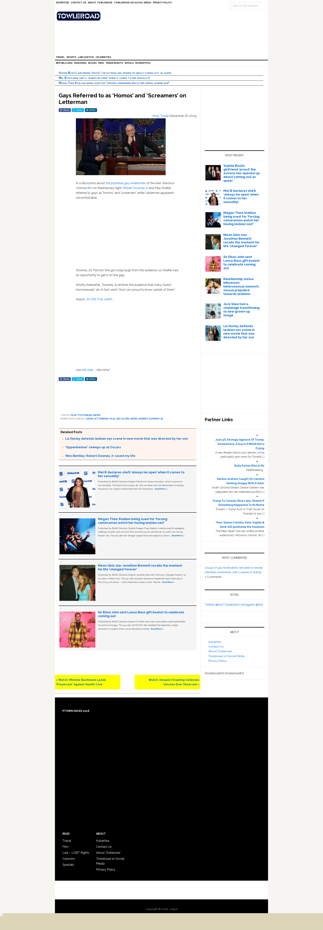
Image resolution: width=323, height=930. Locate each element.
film (90, 188)
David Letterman (97, 418)
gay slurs (122, 418)
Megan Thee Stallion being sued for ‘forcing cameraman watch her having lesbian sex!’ (114, 83)
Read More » (161, 489)
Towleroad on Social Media (226, 656)
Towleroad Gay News (162, 16)
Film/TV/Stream (81, 415)
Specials (68, 864)
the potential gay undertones (126, 183)
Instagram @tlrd (252, 604)
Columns (68, 858)
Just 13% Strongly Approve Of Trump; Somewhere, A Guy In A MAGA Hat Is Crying (239, 444)
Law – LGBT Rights (75, 852)
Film (112, 418)
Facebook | (233, 604)
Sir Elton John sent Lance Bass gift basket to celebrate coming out (241, 262)
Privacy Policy (217, 660)
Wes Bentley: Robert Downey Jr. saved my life (100, 456)
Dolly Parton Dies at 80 (249, 465)
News (96, 415)
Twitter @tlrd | (215, 604)
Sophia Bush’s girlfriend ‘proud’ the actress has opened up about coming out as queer (115, 73)
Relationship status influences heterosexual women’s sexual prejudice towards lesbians (241, 286)
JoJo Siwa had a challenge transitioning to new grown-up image (241, 309)
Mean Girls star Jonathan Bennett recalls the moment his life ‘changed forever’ (241, 240)
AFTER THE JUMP (99, 299)
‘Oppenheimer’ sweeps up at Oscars (93, 447)
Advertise (214, 642)
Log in (174, 909)
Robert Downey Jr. (135, 188)
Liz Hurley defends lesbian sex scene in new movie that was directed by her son (126, 438)
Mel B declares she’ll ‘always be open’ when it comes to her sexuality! (104, 78)
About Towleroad (220, 651)
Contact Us (215, 646)
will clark (87, 370)
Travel (66, 841)
